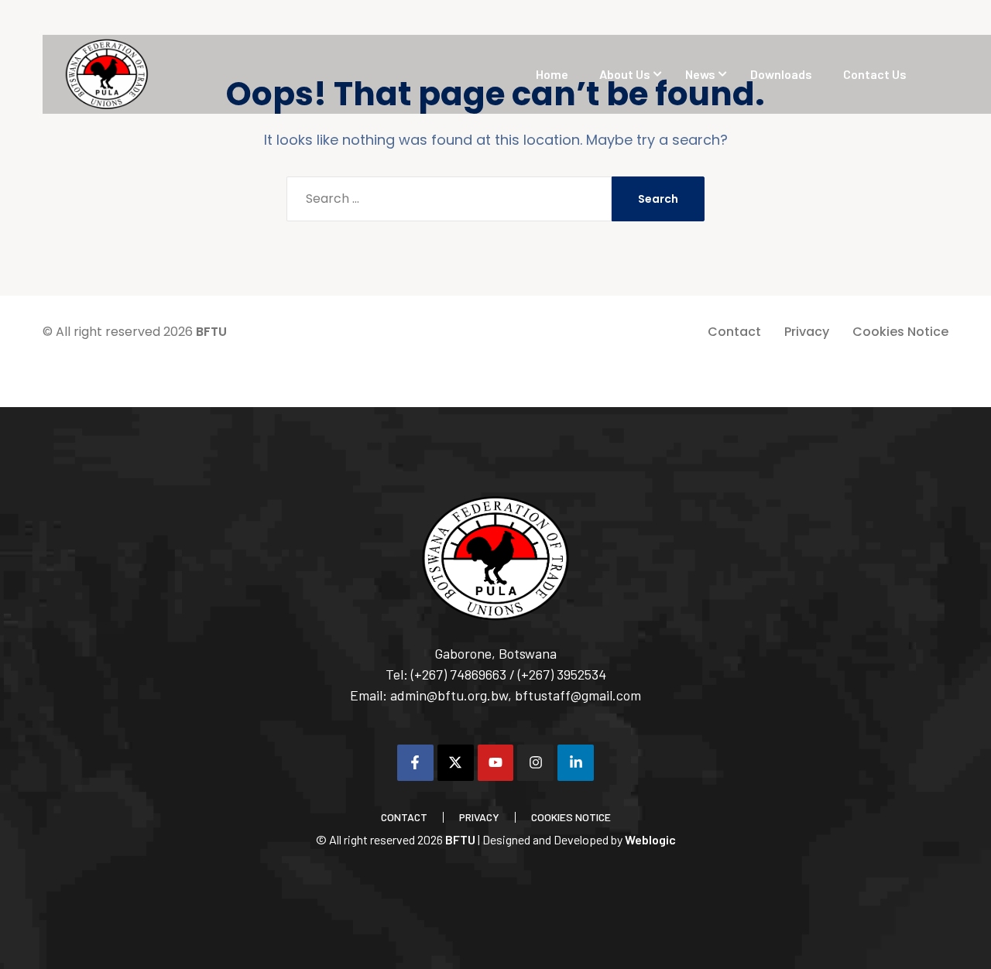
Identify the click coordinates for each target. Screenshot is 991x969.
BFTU (211, 332)
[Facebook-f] (415, 763)
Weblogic (650, 839)
